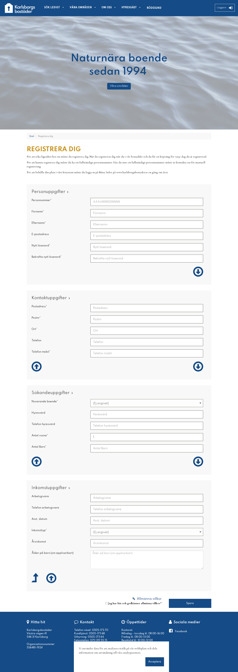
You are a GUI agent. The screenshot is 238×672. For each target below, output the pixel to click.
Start (31, 136)
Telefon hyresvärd (43, 424)
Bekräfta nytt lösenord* (47, 257)
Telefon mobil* (41, 351)
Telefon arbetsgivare (45, 507)
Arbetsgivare (40, 496)
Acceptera (154, 661)
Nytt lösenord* (41, 245)
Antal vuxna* (40, 435)
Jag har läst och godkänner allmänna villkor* (135, 603)
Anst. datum (39, 519)
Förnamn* (38, 211)
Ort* (34, 329)
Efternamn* (39, 223)
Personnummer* (41, 200)
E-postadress (40, 234)
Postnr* (36, 317)
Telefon (36, 340)
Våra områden (119, 86)
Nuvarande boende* (45, 401)
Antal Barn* (39, 447)
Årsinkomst (39, 541)
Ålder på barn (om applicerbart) (53, 553)
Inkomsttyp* (39, 530)
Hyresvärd (38, 413)
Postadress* (39, 306)
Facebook (181, 631)
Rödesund (154, 8)
